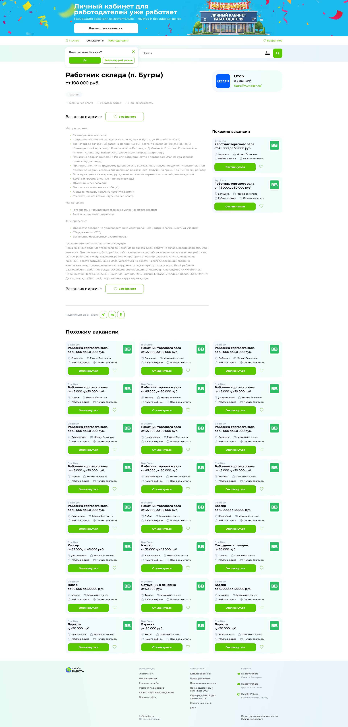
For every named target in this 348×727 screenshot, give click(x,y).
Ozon (239, 76)
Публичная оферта (252, 719)
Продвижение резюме (203, 683)
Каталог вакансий (200, 673)
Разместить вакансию (151, 687)
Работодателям (118, 40)
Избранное (274, 40)
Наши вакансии (148, 678)
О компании (146, 673)
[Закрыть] (133, 51)
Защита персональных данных (156, 692)
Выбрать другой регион (118, 60)
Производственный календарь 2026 (201, 689)
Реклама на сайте (149, 683)
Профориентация (200, 678)
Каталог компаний (201, 703)
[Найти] (277, 53)
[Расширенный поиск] (267, 53)
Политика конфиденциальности (259, 716)
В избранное (127, 116)
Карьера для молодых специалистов (203, 697)
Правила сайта (147, 697)
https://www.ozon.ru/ (248, 85)
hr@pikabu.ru (146, 716)
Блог (193, 707)
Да (84, 60)
